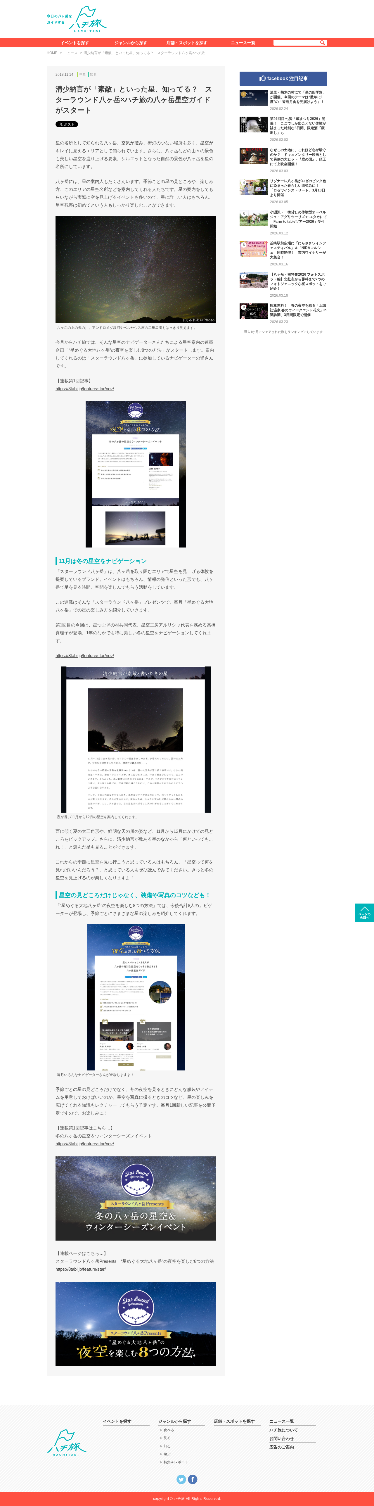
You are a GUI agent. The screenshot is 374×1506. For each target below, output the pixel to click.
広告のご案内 (281, 1447)
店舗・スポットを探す (187, 42)
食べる (169, 1430)
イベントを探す (74, 42)
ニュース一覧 (243, 42)
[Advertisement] (221, 18)
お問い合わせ (281, 1438)
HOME (52, 53)
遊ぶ (167, 1454)
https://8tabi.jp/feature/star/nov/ (85, 388)
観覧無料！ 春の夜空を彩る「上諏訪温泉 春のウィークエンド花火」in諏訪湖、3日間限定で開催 (298, 310)
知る (93, 74)
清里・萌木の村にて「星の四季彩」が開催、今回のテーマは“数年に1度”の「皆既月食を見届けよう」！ (298, 97)
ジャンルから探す (131, 42)
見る (82, 74)
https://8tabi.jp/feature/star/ (81, 1269)
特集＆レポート (176, 1462)
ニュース (70, 53)
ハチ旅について (283, 1430)
